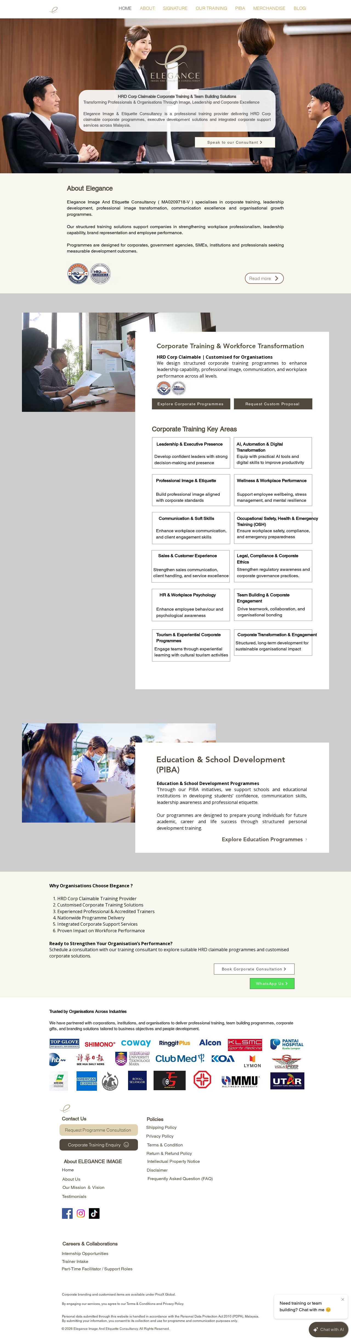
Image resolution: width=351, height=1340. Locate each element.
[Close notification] (343, 1299)
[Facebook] (67, 1213)
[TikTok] (94, 1213)
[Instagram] (80, 1213)
